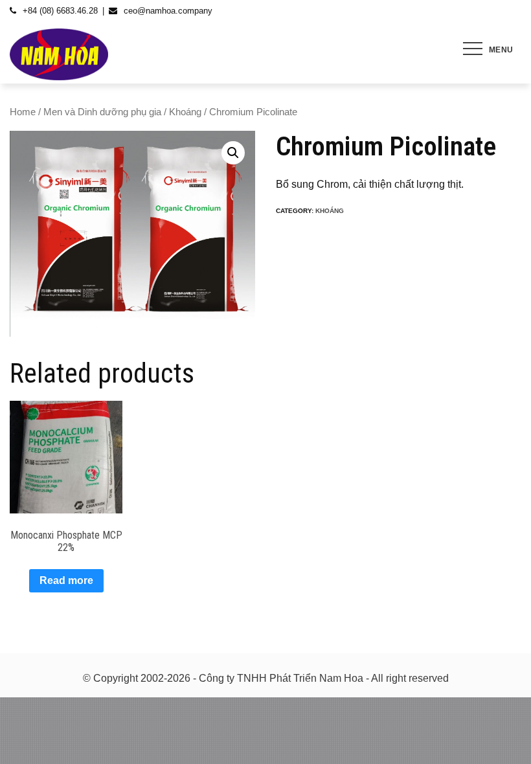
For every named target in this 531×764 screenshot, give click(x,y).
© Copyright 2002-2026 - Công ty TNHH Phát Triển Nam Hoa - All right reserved (266, 678)
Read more (66, 580)
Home (23, 112)
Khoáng (185, 112)
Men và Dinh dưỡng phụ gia (102, 112)
